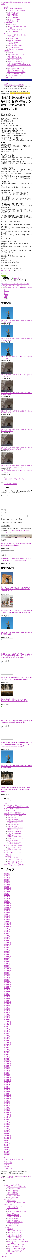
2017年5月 (7, 1033)
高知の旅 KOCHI (13, 47)
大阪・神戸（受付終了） (14, 58)
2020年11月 (7, 968)
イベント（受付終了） (14, 858)
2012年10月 (7, 1116)
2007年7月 (7, 1144)
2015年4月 (7, 1070)
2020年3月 (7, 979)
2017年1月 (7, 1040)
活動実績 (10, 52)
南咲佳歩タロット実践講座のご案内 (15, 814)
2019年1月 (7, 1000)
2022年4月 (7, 953)
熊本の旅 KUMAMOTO (15, 45)
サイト (3, 516)
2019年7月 (7, 991)
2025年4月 (7, 898)
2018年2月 (7, 1017)
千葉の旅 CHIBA (13, 822)
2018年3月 (7, 1016)
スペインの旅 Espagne (14, 847)
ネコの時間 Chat (9, 810)
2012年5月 (7, 1123)
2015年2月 (7, 1074)
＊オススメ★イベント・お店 (13, 852)
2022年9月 (7, 946)
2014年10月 (7, 1081)
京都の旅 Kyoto (12, 44)
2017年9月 (7, 1026)
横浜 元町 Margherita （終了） (16, 70)
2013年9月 (7, 1100)
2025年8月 (7, 893)
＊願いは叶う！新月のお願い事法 (20, 93)
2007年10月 (7, 1139)
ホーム (6, 1157)
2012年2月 (7, 1128)
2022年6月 (7, 949)
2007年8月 (7, 1142)
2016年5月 (7, 1053)
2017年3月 (7, 1037)
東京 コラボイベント (14, 56)
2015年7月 (7, 1067)
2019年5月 (7, 995)
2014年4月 (7, 1088)
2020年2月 (7, 981)
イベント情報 (8, 1163)
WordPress (10, 1176)
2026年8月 (7, 874)
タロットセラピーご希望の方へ (16, 10)
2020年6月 (7, 975)
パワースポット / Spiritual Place (13, 812)
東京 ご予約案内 (12, 14)
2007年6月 (7, 1146)
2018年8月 (7, 1007)
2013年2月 (7, 1109)
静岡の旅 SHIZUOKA (14, 842)
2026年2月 (7, 884)
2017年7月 (7, 1030)
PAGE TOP (4, 1256)
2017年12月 (7, 1021)
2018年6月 (7, 1010)
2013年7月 (7, 1102)
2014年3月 (7, 1089)
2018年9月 (7, 1005)
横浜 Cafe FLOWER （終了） (17, 68)
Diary (5, 803)
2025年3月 (7, 900)
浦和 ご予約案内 (12, 17)
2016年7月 (7, 1049)
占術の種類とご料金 (13, 12)
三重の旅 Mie (11, 817)
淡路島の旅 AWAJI (13, 835)
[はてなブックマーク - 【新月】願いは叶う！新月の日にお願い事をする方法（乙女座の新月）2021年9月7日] (16, 285)
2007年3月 (7, 1151)
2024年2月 (7, 919)
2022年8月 (7, 947)
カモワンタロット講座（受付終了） (18, 807)
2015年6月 (7, 1068)
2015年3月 (7, 1072)
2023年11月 (7, 924)
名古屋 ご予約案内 (13, 19)
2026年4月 (7, 881)
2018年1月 (7, 1019)
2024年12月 (7, 903)
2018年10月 (7, 1003)
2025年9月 (7, 891)
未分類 (6, 851)
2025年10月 (7, 889)
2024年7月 (7, 912)
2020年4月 (7, 977)
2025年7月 (7, 895)
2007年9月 (7, 1140)
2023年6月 (7, 931)
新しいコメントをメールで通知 (12, 519)
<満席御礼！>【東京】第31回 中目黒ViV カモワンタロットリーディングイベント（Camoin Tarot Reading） (16, 789)
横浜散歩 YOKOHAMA (15, 40)
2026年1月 (7, 886)
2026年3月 (7, 882)
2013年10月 (7, 1098)
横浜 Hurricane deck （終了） (16, 72)
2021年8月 (7, 960)
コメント (4, 495)
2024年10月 (7, 907)
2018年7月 (7, 1009)
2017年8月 (7, 1028)
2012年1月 (7, 1130)
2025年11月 (7, 888)
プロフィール (8, 1168)
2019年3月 (7, 996)
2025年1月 (7, 902)
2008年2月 (7, 1132)
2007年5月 (7, 1147)
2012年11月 (7, 1114)
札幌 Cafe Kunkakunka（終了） (17, 63)
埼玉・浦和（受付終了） (14, 59)
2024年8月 (7, 910)
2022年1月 (7, 954)
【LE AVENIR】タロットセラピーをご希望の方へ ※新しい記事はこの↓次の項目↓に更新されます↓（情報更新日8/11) (16, 588)
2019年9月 (7, 988)
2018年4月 (7, 1014)
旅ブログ (6, 1164)
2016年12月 (7, 1042)
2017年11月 (7, 1023)
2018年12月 (7, 1002)
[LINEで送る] (16, 278)
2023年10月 (7, 926)
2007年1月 (7, 1154)
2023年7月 (7, 930)
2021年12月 (7, 956)
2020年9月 (7, 972)
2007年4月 (7, 1149)
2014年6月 (7, 1084)
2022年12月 (7, 942)
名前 (3, 509)
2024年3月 (7, 917)
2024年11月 (7, 905)
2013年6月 (7, 1103)
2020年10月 (7, 970)
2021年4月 (7, 963)
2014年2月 (7, 1091)
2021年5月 (7, 961)
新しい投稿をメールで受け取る (12, 522)
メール (3, 513)
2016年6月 (7, 1051)
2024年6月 (7, 914)
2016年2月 (7, 1058)
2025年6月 (7, 896)
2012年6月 (7, 1121)
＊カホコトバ (8, 854)
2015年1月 (7, 1075)
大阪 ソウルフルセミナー (15, 75)
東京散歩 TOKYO (13, 38)
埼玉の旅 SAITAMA (13, 824)
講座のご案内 (11, 24)
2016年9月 (7, 1046)
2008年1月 (7, 1133)
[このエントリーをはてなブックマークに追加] (15, 284)
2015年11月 (7, 1063)
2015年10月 (7, 1065)
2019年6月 (7, 993)
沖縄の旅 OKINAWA (14, 833)
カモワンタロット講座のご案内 (16, 26)
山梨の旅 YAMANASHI (15, 828)
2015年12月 (7, 1061)
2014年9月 (7, 1082)
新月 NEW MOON (11, 484)
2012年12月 (7, 1112)
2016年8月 (7, 1047)
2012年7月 (7, 1119)
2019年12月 (7, 982)
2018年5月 (7, 1012)
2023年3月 (7, 937)
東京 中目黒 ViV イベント (15, 29)
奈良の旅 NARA (12, 826)
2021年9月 (7, 958)
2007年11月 (7, 1137)
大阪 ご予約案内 (12, 15)
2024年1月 (7, 921)
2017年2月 (7, 1039)
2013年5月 (7, 1105)
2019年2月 (7, 998)
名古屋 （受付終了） (14, 61)
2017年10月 (7, 1024)
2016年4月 (7, 1054)
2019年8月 (7, 989)
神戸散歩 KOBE (12, 42)
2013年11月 (7, 1096)
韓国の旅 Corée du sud (14, 849)
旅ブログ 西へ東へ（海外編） (13, 845)
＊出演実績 (7, 856)
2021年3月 (7, 965)
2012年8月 (7, 1117)
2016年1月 (7, 1060)
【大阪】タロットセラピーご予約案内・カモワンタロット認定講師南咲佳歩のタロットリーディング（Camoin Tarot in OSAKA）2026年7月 (16, 744)
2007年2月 (7, 1153)
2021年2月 (7, 967)
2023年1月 (7, 940)
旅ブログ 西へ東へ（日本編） (16, 35)
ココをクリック (6, 270)
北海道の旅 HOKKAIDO (15, 49)
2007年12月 (7, 1135)
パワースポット (12, 37)
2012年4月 (7, 1124)
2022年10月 (7, 944)
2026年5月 (7, 879)
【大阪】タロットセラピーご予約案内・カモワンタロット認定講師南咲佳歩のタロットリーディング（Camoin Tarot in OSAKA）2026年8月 (16, 655)
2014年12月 (7, 1077)
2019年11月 (7, 984)
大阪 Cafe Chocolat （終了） (16, 73)
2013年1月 (7, 1110)
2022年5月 (7, 951)
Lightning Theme (21, 1176)
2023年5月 (7, 933)
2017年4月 (7, 1035)
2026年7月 (7, 875)
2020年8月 (7, 974)
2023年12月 (7, 923)
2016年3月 (7, 1056)
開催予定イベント (12, 21)
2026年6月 (7, 877)
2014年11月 (7, 1079)
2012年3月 (7, 1126)
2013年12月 (7, 1095)
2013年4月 (7, 1107)
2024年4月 (7, 916)
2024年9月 (7, 909)
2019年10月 (7, 986)
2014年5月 (7, 1086)
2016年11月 (7, 1044)
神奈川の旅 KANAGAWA (15, 838)
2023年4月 (7, 935)
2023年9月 (7, 928)
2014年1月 (7, 1093)
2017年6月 (7, 1031)
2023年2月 (7, 938)
